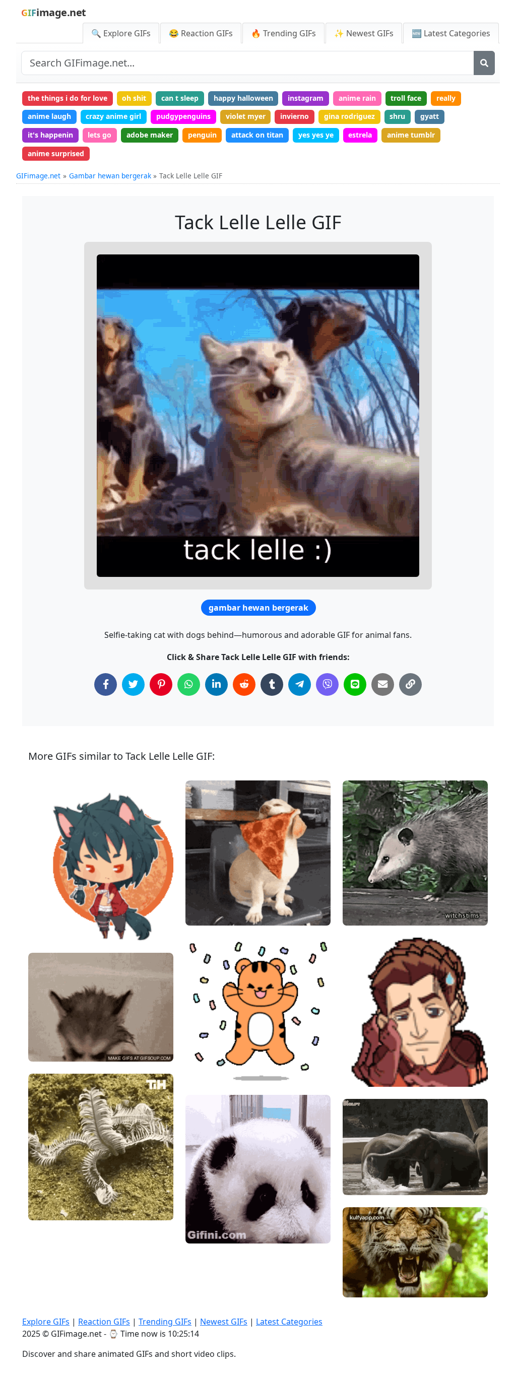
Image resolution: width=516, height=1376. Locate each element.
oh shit (134, 98)
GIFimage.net (38, 175)
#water (363, 1149)
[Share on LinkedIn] (216, 684)
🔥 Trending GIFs (283, 33)
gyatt (429, 116)
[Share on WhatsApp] (188, 684)
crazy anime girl (113, 116)
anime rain (357, 98)
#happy (207, 1036)
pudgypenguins (183, 116)
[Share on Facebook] (105, 684)
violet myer (246, 116)
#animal (208, 1070)
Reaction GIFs (104, 1321)
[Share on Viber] (327, 684)
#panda (207, 1214)
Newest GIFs (223, 1321)
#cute (46, 911)
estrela (360, 135)
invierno (294, 116)
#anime (49, 928)
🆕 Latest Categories (451, 33)
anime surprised (56, 153)
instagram (306, 98)
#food (361, 1269)
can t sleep (180, 98)
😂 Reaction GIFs (201, 33)
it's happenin (50, 135)
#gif (358, 1166)
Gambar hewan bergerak (110, 175)
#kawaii (50, 895)
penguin (202, 135)
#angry (363, 1285)
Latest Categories (289, 1321)
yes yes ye (316, 135)
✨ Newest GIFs (364, 33)
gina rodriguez (349, 116)
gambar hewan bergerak (258, 607)
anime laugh (49, 116)
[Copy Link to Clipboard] (410, 684)
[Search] (484, 63)
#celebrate (212, 1054)
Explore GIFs (46, 1321)
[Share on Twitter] (133, 684)
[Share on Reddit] (244, 684)
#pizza (205, 913)
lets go (99, 135)
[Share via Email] (382, 684)
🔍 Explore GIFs (121, 33)
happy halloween (243, 98)
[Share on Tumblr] (272, 684)
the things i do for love (67, 98)
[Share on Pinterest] (161, 684)
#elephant (368, 1183)
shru (397, 116)
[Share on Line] (355, 684)
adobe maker (149, 135)
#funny (48, 1049)
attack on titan (257, 135)
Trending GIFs (165, 1321)
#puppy (49, 1032)
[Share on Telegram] (299, 684)
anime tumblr (411, 135)
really (446, 98)
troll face (406, 98)
